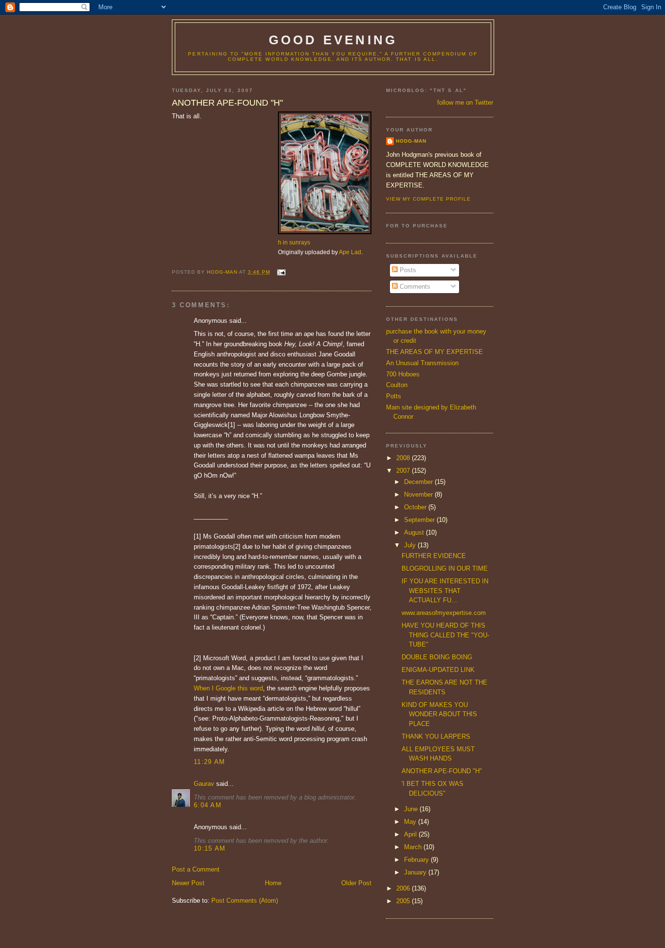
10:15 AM (209, 848)
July (411, 545)
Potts (393, 396)
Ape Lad (350, 252)
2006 (404, 888)
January (416, 872)
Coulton (396, 385)
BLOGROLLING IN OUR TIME (445, 568)
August (415, 532)
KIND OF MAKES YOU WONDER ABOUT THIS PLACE (439, 714)
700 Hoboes (403, 374)
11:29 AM (209, 761)
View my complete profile (428, 199)
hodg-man (411, 141)
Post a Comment (196, 869)
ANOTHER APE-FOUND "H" (442, 771)
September (420, 519)
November (419, 494)
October (416, 507)
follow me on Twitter (465, 102)
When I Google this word (228, 688)
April (411, 834)
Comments (414, 286)
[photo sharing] (324, 232)
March (414, 847)
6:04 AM (208, 805)
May (411, 821)
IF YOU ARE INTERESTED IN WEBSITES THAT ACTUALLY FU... (445, 590)
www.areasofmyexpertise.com (444, 612)
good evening (333, 40)
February (417, 859)
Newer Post (188, 883)
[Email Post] (280, 272)
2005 (404, 901)
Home (273, 883)
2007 (404, 470)
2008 (404, 458)
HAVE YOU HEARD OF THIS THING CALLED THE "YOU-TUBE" (445, 635)
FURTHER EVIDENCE (434, 555)
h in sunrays (294, 242)
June (412, 809)
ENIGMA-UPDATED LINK (438, 669)
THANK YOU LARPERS (436, 736)
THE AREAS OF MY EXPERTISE (434, 351)
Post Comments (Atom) (244, 900)
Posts (407, 270)
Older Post (356, 883)
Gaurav (204, 783)
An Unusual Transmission (422, 363)
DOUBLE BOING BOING (437, 657)
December (419, 481)
